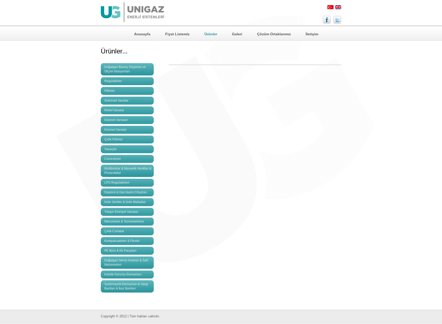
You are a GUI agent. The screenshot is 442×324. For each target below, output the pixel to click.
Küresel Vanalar (115, 129)
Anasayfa (142, 34)
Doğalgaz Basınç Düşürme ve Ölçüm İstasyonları (125, 69)
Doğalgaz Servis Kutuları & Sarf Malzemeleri (126, 262)
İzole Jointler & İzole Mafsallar (125, 202)
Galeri (237, 34)
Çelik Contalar (114, 231)
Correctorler (112, 159)
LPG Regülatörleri (116, 182)
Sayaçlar (110, 149)
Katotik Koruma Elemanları (122, 274)
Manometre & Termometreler (124, 221)
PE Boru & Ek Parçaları (120, 250)
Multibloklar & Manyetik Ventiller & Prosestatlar (127, 171)
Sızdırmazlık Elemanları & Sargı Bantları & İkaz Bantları (126, 286)
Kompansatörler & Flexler (122, 241)
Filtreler (109, 91)
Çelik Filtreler (113, 139)
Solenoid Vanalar (116, 100)
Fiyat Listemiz (177, 34)
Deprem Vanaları (116, 120)
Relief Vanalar (114, 110)
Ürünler (210, 34)
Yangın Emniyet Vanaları (121, 212)
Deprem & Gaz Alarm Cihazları (125, 192)
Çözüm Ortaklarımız (274, 34)
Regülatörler (113, 81)
